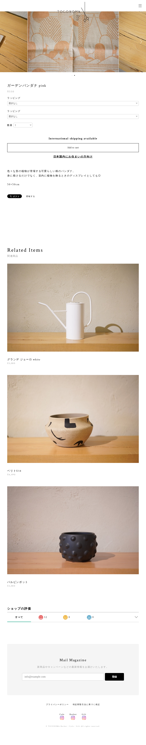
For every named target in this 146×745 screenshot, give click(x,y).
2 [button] (74, 75)
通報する (30, 196)
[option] (73, 41)
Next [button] (140, 42)
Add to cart (73, 147)
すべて (19, 617)
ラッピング (14, 98)
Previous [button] (6, 42)
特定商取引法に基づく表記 (86, 704)
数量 (10, 125)
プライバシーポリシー (57, 704)
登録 (114, 676)
